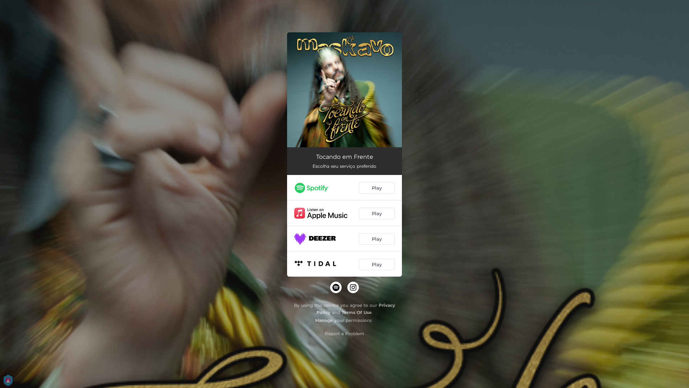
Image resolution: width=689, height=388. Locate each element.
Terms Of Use (357, 312)
